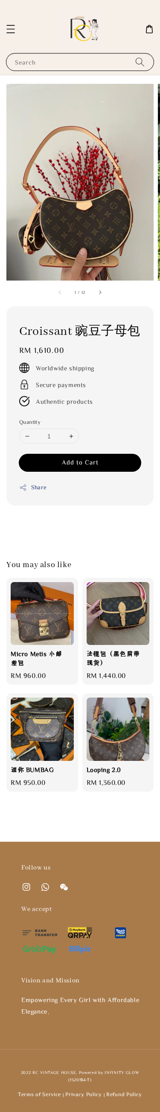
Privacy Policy (83, 1094)
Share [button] (39, 487)
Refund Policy (124, 1094)
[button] (10, 29)
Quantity (30, 422)
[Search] (140, 61)
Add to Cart (80, 462)
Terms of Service (39, 1094)
